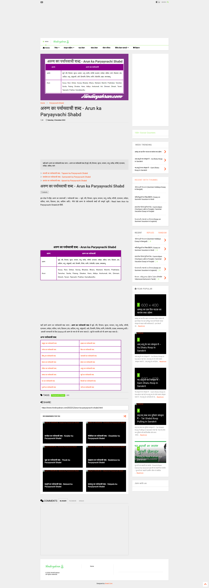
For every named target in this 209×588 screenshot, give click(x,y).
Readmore (141, 326)
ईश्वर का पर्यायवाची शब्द (88, 362)
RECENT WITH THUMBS (146, 180)
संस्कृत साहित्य (68, 48)
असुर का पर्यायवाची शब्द (88, 368)
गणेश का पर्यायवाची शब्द (49, 350)
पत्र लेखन (81, 48)
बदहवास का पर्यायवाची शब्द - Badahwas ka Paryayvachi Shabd (104, 461)
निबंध (56, 48)
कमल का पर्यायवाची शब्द (49, 375)
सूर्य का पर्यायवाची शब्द (87, 375)
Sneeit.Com (108, 583)
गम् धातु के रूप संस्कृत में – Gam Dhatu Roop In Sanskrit (148, 383)
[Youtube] (41, 2)
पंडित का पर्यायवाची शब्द (49, 368)
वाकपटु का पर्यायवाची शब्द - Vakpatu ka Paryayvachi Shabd (102, 485)
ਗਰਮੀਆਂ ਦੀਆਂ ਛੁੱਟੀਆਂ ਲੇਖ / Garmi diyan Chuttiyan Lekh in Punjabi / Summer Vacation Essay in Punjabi (148, 209)
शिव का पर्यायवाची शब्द (87, 350)
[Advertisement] (84, 21)
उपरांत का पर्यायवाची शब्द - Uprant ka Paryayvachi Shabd (65, 180)
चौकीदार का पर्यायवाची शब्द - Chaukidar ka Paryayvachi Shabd (104, 437)
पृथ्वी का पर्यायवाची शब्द (49, 387)
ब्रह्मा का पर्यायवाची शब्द (88, 343)
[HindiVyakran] (61, 42)
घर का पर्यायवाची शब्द (48, 381)
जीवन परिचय (106, 48)
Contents (44, 192)
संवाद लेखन (94, 48)
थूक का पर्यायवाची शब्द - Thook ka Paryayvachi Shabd (57, 461)
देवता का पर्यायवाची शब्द (49, 362)
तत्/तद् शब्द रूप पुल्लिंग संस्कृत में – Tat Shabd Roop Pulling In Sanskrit (150, 418)
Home (47, 48)
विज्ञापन (137, 48)
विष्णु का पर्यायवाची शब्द (49, 356)
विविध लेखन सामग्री (121, 48)
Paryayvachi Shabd (56, 103)
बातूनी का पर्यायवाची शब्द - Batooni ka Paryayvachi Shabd (59, 485)
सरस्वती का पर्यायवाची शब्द (89, 356)
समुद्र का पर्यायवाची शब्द (49, 343)
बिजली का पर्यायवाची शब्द (88, 381)
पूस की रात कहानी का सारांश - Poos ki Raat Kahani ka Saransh (150, 456)
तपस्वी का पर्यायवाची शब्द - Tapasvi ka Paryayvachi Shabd (65, 173)
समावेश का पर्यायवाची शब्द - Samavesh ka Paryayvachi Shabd (67, 177)
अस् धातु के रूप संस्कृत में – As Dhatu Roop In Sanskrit (149, 347)
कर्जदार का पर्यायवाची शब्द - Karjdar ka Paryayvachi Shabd (59, 437)
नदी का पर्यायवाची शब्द (87, 387)
